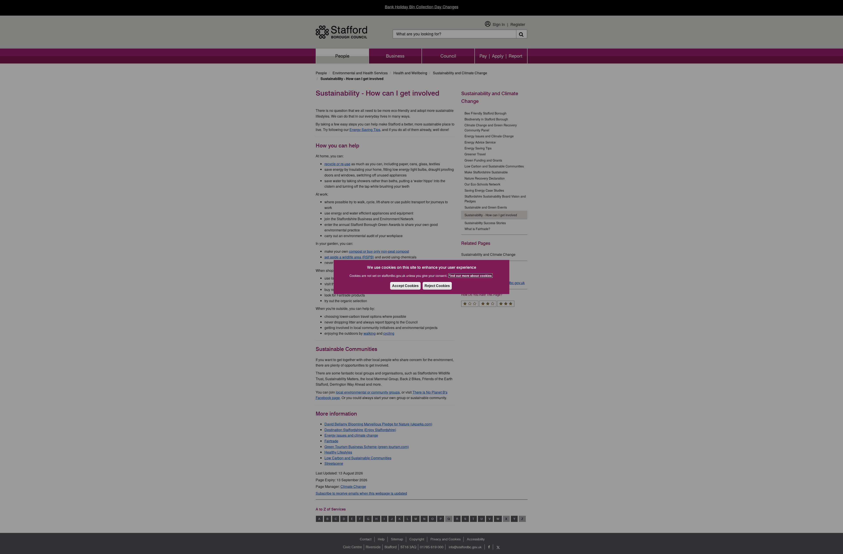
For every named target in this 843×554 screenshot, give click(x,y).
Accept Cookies (405, 286)
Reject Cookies (437, 286)
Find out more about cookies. (470, 275)
